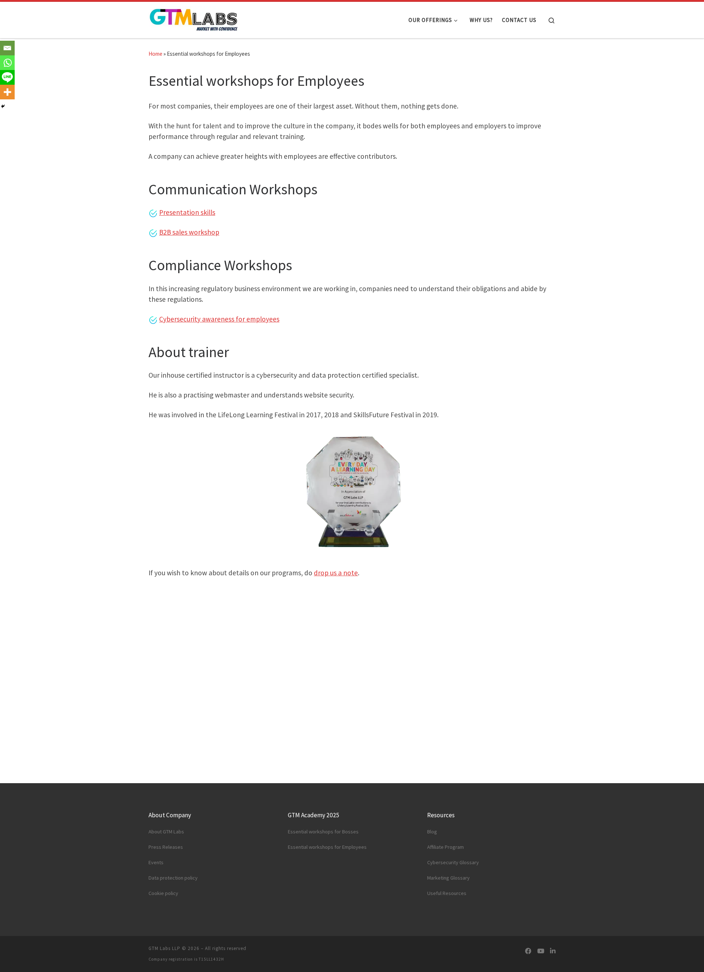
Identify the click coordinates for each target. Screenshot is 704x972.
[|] (194, 18)
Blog (432, 831)
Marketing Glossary (448, 877)
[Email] (7, 48)
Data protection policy (173, 877)
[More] (7, 92)
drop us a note (336, 572)
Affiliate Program (445, 847)
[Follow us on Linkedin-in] (553, 951)
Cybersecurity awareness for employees (219, 319)
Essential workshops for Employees (327, 847)
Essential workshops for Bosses (323, 831)
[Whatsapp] (7, 62)
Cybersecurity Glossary (453, 862)
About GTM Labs (166, 831)
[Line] (7, 77)
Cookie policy (163, 893)
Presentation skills (187, 212)
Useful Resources (446, 893)
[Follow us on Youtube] (540, 951)
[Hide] (3, 106)
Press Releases (165, 847)
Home (155, 53)
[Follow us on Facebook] (528, 951)
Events (156, 862)
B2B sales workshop (189, 232)
